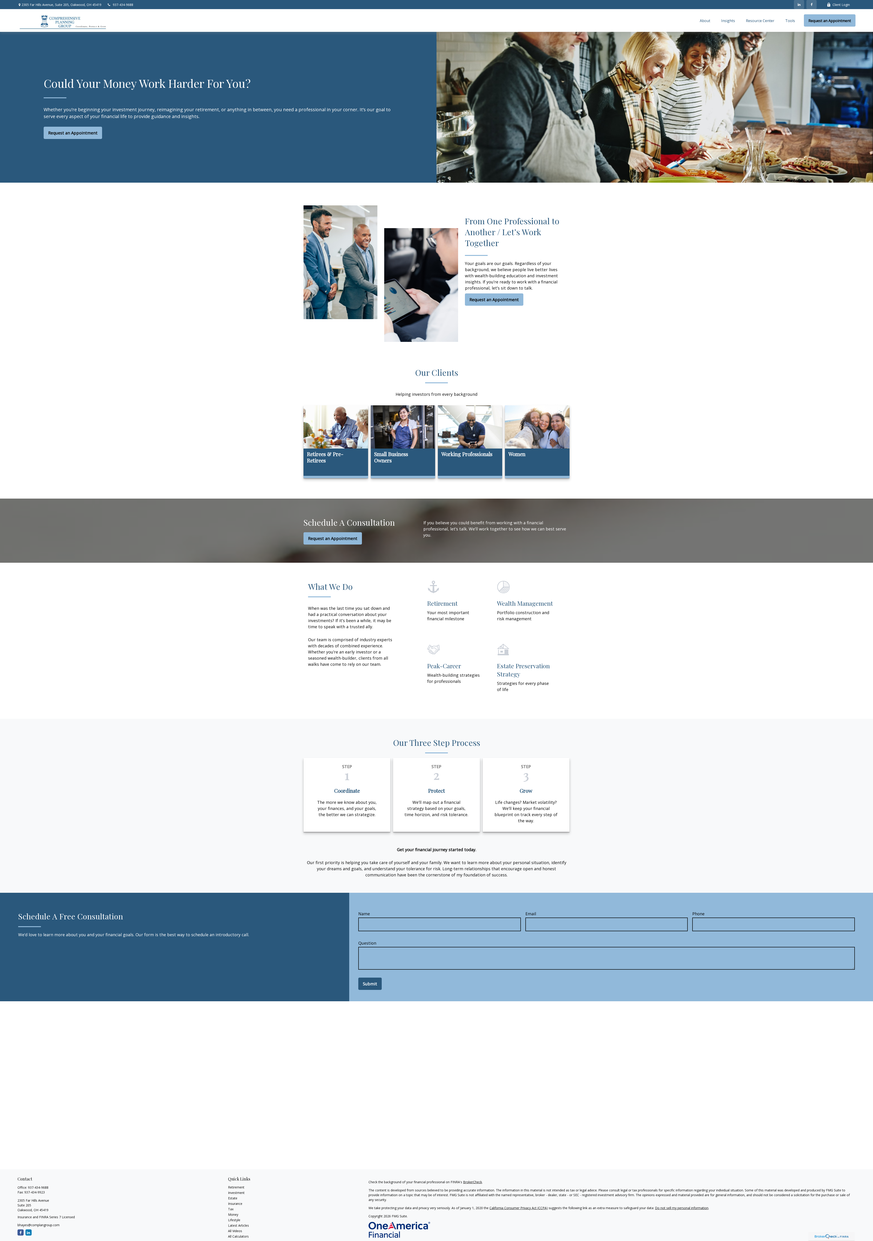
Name (364, 913)
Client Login (841, 5)
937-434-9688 (123, 5)
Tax (230, 1209)
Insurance (235, 1203)
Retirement (236, 1187)
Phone (698, 913)
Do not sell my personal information (681, 1208)
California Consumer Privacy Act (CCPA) (518, 1208)
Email (530, 913)
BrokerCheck (472, 1182)
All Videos (235, 1231)
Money (233, 1214)
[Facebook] (811, 4)
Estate (232, 1198)
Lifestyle (234, 1220)
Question (367, 943)
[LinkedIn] (799, 4)
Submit (370, 983)
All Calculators (238, 1236)
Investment (236, 1193)
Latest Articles (238, 1225)
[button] (705, 20)
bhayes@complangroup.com (39, 1225)
